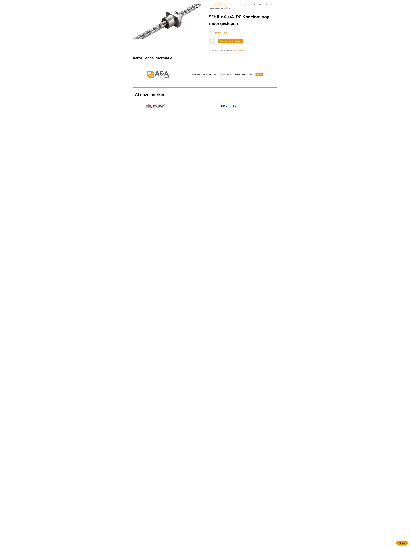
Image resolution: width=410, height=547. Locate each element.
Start (210, 5)
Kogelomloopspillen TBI (229, 5)
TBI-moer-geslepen (247, 5)
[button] (197, 7)
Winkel (216, 5)
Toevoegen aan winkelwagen (230, 41)
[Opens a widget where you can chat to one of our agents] (402, 543)
